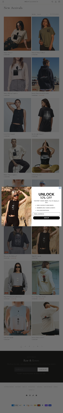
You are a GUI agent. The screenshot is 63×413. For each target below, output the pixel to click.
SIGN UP (46, 218)
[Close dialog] (60, 188)
